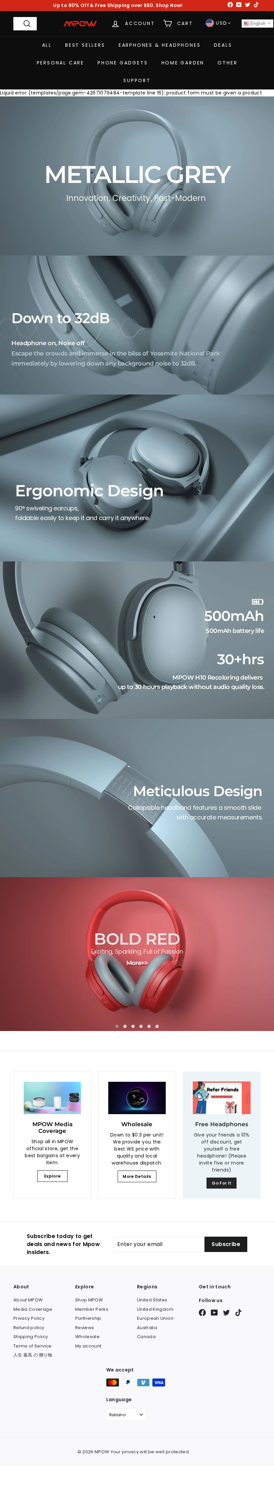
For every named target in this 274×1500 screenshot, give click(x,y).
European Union (155, 1318)
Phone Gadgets (123, 62)
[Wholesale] (136, 1098)
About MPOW (28, 1300)
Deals (223, 45)
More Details (137, 1176)
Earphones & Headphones (160, 45)
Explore (52, 1176)
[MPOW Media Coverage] (52, 1098)
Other (227, 62)
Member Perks (91, 1309)
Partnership (88, 1318)
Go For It (221, 1183)
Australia (147, 1327)
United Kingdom (155, 1309)
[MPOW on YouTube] (214, 1312)
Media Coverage (32, 1309)
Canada (146, 1336)
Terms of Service (32, 1346)
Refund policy (28, 1327)
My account (88, 1346)
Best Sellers (85, 45)
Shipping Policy (30, 1336)
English (257, 23)
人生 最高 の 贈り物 (32, 1355)
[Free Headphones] (222, 1097)
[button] (117, 1026)
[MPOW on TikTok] (238, 1312)
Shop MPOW (89, 1300)
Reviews (84, 1327)
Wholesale (87, 1336)
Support (137, 80)
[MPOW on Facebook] (202, 1312)
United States (152, 1300)
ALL (47, 45)
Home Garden (182, 62)
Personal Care (60, 62)
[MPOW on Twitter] (226, 1312)
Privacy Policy (28, 1318)
